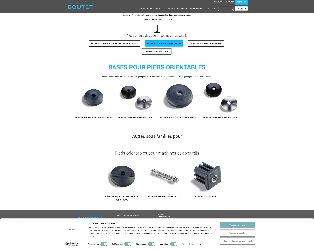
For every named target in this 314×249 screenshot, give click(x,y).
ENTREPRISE (210, 8)
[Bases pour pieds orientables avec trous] (122, 176)
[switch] (127, 244)
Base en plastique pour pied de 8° (178, 117)
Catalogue (155, 8)
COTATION (241, 2)
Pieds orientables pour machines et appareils (149, 15)
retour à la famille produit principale (157, 19)
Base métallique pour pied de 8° (220, 117)
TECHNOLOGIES (196, 8)
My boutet (229, 2)
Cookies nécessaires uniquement (237, 241)
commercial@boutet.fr (124, 218)
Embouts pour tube (156, 51)
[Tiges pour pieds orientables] (164, 176)
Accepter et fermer (238, 225)
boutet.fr (126, 15)
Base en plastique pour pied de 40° (94, 117)
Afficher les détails (190, 244)
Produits (143, 8)
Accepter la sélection (238, 233)
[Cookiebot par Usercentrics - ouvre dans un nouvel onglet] (72, 244)
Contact (218, 2)
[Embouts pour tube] (206, 176)
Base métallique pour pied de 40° (136, 117)
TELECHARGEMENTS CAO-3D (175, 8)
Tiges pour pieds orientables (206, 43)
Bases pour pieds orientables (180, 15)
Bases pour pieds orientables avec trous (115, 43)
